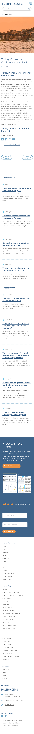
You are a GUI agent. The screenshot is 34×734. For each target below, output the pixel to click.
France (4, 555)
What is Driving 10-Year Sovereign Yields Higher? (14, 413)
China (4, 549)
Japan (4, 567)
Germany (5, 558)
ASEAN (4, 589)
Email (4, 520)
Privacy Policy (6, 723)
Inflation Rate (6, 641)
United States (7, 576)
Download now (10, 466)
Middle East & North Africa (11, 613)
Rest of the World (8, 619)
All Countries (6, 579)
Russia (4, 570)
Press (4, 675)
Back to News (8, 14)
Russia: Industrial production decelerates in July (15, 244)
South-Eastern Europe (9, 625)
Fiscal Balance (7, 653)
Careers (5, 678)
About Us (5, 669)
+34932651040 (9, 705)
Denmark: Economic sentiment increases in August (17, 189)
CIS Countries (7, 598)
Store (4, 672)
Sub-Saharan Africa (8, 628)
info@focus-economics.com (14, 700)
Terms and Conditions (10, 725)
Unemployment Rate (9, 650)
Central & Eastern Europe (10, 592)
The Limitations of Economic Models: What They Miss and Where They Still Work (15, 355)
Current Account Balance (10, 656)
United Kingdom (8, 573)
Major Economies (8, 610)
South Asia (5, 622)
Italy (3, 564)
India (4, 561)
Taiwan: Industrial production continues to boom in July (15, 269)
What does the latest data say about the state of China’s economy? (16, 326)
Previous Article (8, 157)
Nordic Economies (8, 616)
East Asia (5, 601)
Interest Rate (6, 644)
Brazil (4, 546)
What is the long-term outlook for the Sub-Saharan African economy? (16, 385)
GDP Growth (6, 638)
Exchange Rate (7, 647)
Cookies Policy (17, 723)
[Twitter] (6, 716)
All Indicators (6, 659)
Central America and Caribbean (12, 595)
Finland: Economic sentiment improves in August (16, 217)
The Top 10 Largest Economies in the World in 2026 (16, 299)
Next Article (27, 157)
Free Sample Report (12, 145)
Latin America (7, 607)
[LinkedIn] (2, 716)
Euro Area (5, 552)
